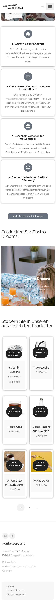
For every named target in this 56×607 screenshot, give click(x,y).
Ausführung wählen (14, 354)
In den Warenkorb (40, 351)
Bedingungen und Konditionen (19, 566)
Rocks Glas (15, 426)
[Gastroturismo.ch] (12, 6)
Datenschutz (9, 562)
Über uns (7, 570)
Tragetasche (41, 367)
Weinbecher (41, 480)
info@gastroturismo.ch (16, 99)
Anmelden (43, 6)
